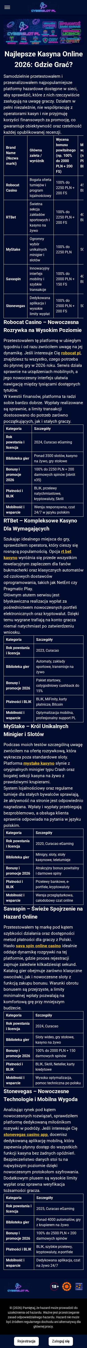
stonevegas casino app (26, 1134)
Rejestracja (26, 1341)
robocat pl (71, 353)
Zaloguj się (61, 1341)
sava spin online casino (38, 945)
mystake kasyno (38, 763)
